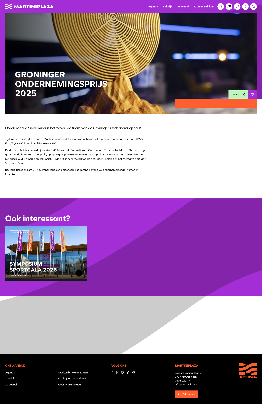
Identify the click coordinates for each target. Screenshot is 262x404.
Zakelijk (167, 6)
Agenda (153, 6)
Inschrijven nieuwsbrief (72, 378)
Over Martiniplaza (69, 384)
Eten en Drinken (204, 6)
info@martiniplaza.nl (186, 384)
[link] (229, 6)
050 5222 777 (183, 380)
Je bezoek (183, 6)
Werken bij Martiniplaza (73, 372)
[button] (245, 6)
